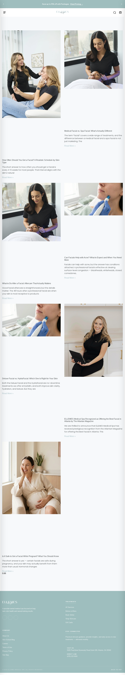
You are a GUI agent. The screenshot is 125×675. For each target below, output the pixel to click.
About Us (5, 636)
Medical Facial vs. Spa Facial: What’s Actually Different (88, 131)
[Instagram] (10, 617)
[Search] (114, 12)
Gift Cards (69, 622)
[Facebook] (4, 617)
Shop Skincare (71, 619)
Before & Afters (71, 611)
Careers (5, 644)
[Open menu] (4, 12)
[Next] (121, 4)
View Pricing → (76, 4)
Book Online (70, 615)
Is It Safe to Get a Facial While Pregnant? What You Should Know (30, 556)
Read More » (7, 177)
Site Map (5, 655)
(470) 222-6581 (72, 656)
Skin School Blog (8, 640)
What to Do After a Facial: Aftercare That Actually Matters (26, 283)
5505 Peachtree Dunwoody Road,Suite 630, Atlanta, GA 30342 (89, 650)
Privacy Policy (7, 651)
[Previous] (3, 4)
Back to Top (116, 669)
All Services (70, 607)
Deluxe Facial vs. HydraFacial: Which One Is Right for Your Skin (30, 379)
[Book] (120, 12)
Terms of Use (7, 647)
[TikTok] (16, 617)
